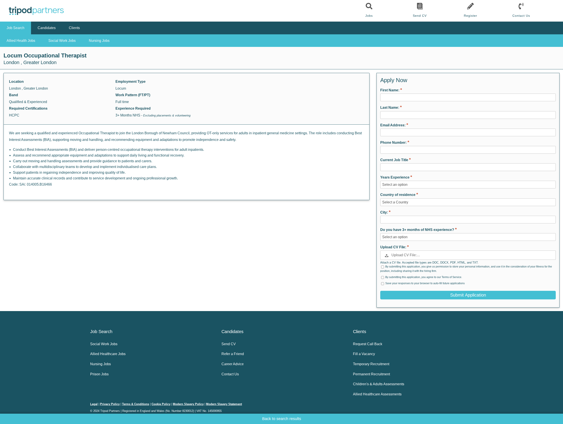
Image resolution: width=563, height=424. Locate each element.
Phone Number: (394, 142)
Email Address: (393, 125)
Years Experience (395, 177)
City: (384, 212)
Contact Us (521, 15)
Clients (74, 28)
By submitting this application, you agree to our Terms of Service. (423, 277)
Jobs (369, 15)
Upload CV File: (393, 247)
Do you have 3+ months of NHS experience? (417, 230)
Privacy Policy (110, 404)
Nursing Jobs (99, 40)
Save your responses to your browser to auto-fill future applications (425, 283)
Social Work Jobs (62, 40)
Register (470, 15)
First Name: (390, 90)
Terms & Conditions (135, 404)
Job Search (15, 28)
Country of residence (398, 195)
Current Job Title (394, 160)
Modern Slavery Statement (224, 404)
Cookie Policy (161, 404)
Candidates (47, 28)
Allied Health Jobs (21, 40)
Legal (94, 404)
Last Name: (390, 107)
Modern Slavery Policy (188, 404)
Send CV (420, 15)
